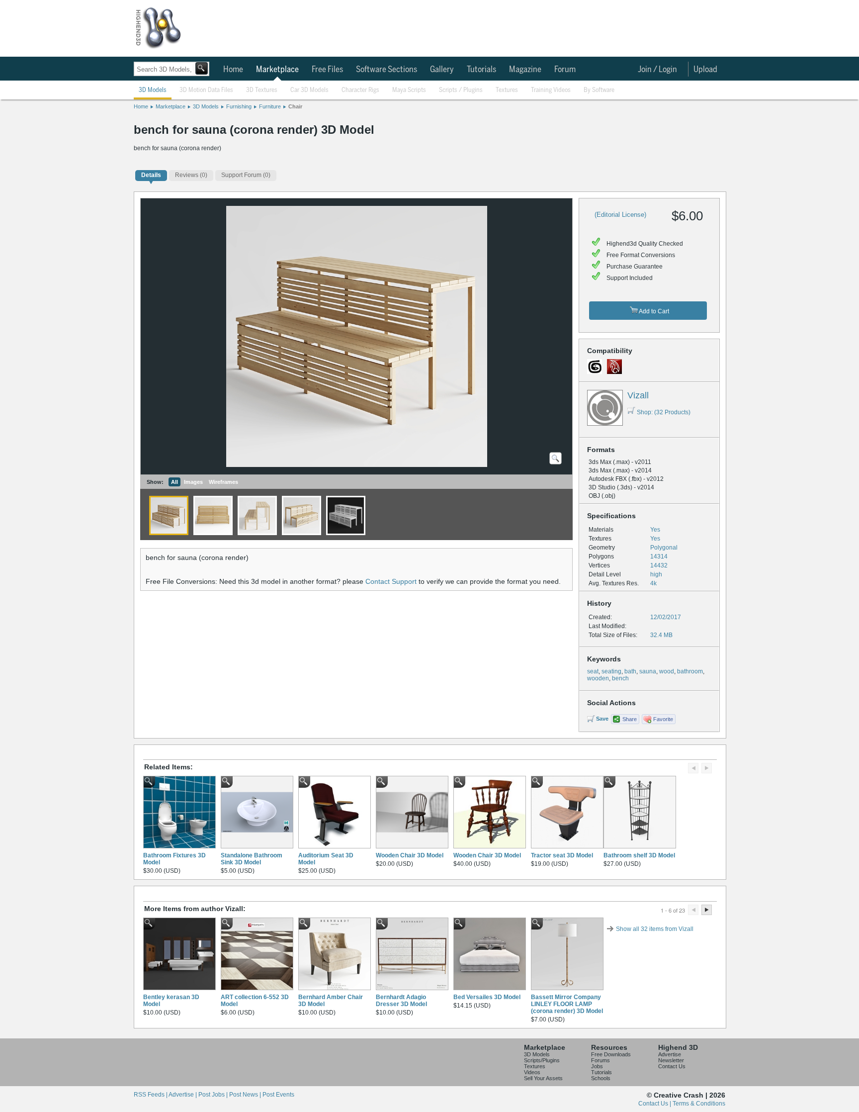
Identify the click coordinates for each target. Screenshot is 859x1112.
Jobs (597, 1066)
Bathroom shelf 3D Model (639, 855)
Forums (600, 1060)
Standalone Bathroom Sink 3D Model (251, 859)
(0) (191, 175)
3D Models (153, 90)
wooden (598, 678)
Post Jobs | (213, 1094)
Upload (705, 70)
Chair (295, 106)
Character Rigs (360, 90)
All (174, 482)
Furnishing (239, 106)
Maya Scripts (409, 90)
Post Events (278, 1094)
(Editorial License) (620, 214)
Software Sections (386, 70)
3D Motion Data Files (206, 90)
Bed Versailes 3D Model (486, 997)
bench (620, 678)
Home (233, 70)
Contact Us (672, 1066)
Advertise (669, 1054)
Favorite (663, 719)
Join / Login (657, 70)
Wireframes (223, 482)
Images (193, 482)
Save (602, 719)
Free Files (327, 70)
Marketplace (277, 70)
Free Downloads (611, 1054)
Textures (507, 90)
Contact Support (391, 581)
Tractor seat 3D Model (562, 855)
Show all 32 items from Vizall (654, 929)
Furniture (270, 106)
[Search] (201, 68)
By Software (599, 90)
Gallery (442, 70)
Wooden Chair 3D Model (409, 855)
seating (611, 671)
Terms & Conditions (699, 1103)
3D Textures (261, 90)
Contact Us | (655, 1103)
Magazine (525, 70)
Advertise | (183, 1094)
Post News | (245, 1094)
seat (593, 671)
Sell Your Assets (543, 1078)
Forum (565, 70)
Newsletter (671, 1060)
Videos (532, 1072)
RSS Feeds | (151, 1094)
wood (666, 671)
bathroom (690, 671)
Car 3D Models (309, 90)
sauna (647, 671)
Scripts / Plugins (461, 90)
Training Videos (551, 90)
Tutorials (481, 70)
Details (151, 175)
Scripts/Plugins (542, 1060)
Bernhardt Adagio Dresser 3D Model (401, 1001)
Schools (600, 1078)
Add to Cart (653, 311)
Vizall (638, 395)
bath (630, 671)
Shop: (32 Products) (663, 412)
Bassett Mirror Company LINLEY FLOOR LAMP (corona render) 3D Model (567, 1004)
